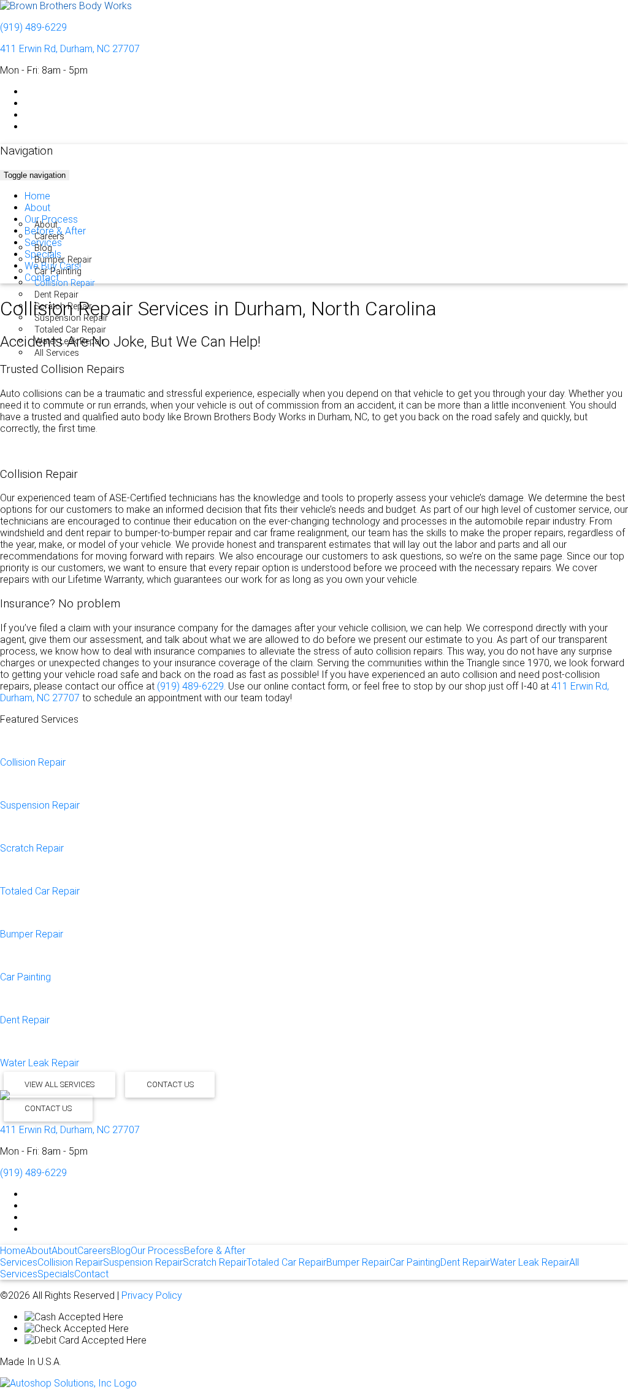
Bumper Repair (63, 260)
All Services (56, 353)
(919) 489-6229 (33, 27)
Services (43, 242)
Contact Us (170, 1085)
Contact (42, 277)
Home (37, 196)
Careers (49, 236)
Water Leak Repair (69, 341)
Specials (43, 254)
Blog (121, 1250)
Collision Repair (64, 283)
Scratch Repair (63, 306)
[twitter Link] (28, 103)
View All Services (59, 1085)
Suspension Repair (71, 318)
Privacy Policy (151, 1295)
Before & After (55, 231)
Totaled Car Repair (70, 330)
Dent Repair (56, 295)
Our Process (51, 219)
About (37, 208)
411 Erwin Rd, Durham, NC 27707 (70, 49)
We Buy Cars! (53, 266)
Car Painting (58, 271)
